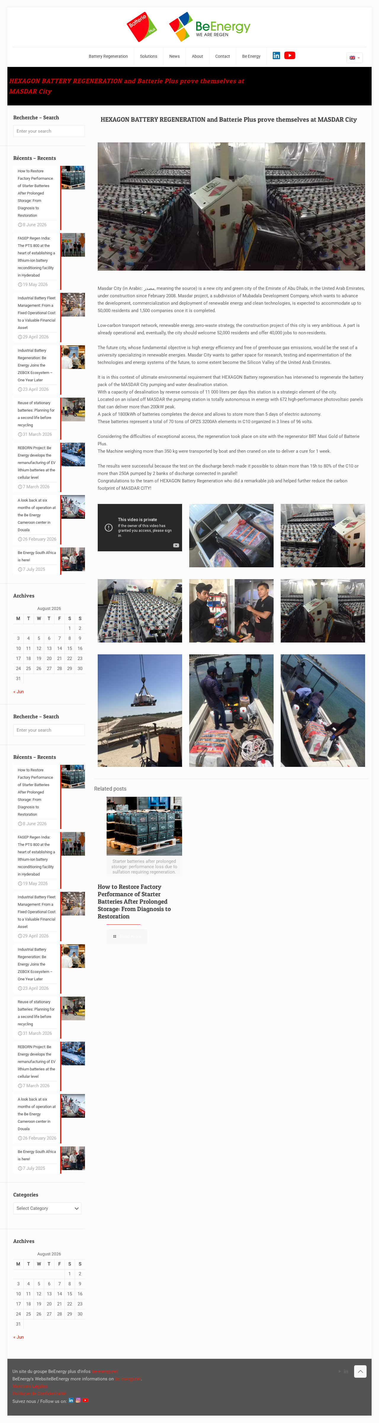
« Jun (18, 691)
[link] (231, 535)
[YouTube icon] (340, 1371)
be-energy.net (105, 1371)
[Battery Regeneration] (189, 27)
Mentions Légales (30, 1386)
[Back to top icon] (360, 1371)
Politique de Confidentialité (39, 1393)
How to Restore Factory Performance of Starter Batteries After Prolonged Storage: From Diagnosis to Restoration (134, 901)
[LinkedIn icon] (346, 1371)
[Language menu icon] (354, 57)
